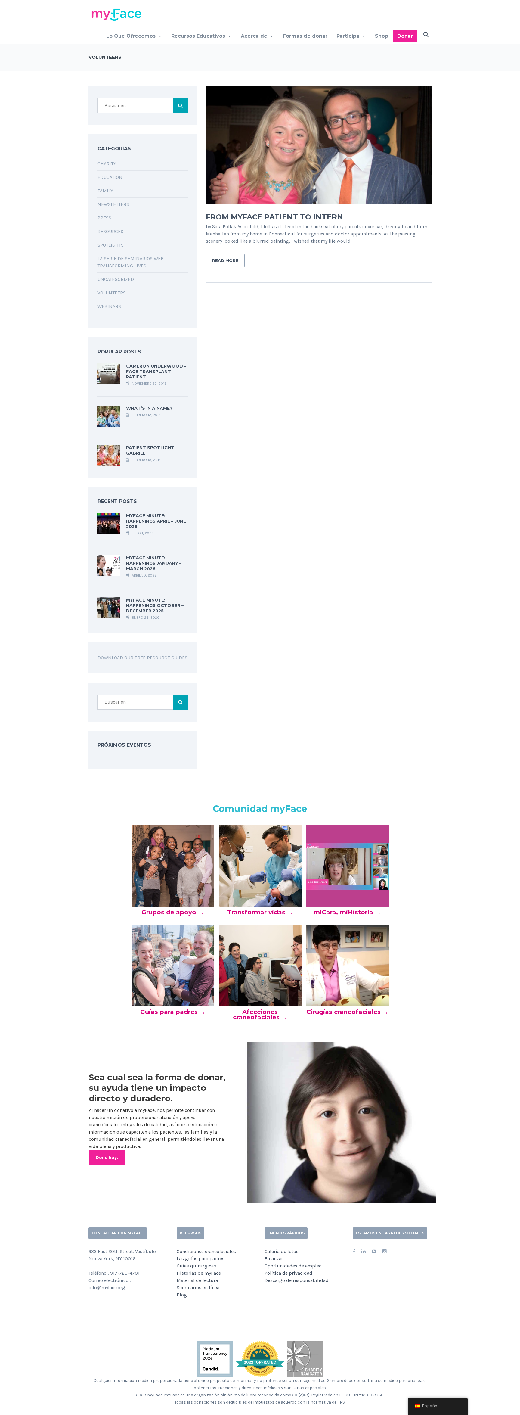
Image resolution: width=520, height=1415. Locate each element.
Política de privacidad (288, 1273)
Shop (381, 36)
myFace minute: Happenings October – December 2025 (155, 605)
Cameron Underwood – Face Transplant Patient (156, 371)
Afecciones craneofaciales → (260, 1014)
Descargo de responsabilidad (297, 1280)
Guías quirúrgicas (196, 1266)
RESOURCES (110, 231)
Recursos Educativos (198, 36)
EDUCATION (110, 177)
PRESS (104, 218)
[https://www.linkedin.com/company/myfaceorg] (363, 1251)
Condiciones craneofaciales (206, 1251)
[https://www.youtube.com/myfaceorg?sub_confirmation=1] (374, 1251)
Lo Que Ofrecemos (131, 36)
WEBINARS (109, 306)
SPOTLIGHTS (111, 245)
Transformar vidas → (260, 912)
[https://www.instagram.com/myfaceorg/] (384, 1251)
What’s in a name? (149, 408)
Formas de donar (305, 36)
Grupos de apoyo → (172, 912)
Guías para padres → (173, 1011)
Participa (347, 36)
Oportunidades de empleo (293, 1266)
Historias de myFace (199, 1273)
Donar (405, 36)
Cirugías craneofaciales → (347, 1011)
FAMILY (105, 191)
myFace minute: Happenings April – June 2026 (156, 521)
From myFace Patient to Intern (274, 217)
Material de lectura (197, 1280)
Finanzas (274, 1258)
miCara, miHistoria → (347, 912)
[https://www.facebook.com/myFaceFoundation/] (354, 1251)
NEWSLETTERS (113, 204)
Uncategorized (116, 279)
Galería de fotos (282, 1251)
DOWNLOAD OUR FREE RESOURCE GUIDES (142, 658)
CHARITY (107, 163)
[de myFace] (118, 14)
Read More (225, 260)
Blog (182, 1295)
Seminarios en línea (198, 1287)
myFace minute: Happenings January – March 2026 (153, 563)
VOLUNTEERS (112, 293)
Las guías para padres (200, 1258)
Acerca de (254, 36)
